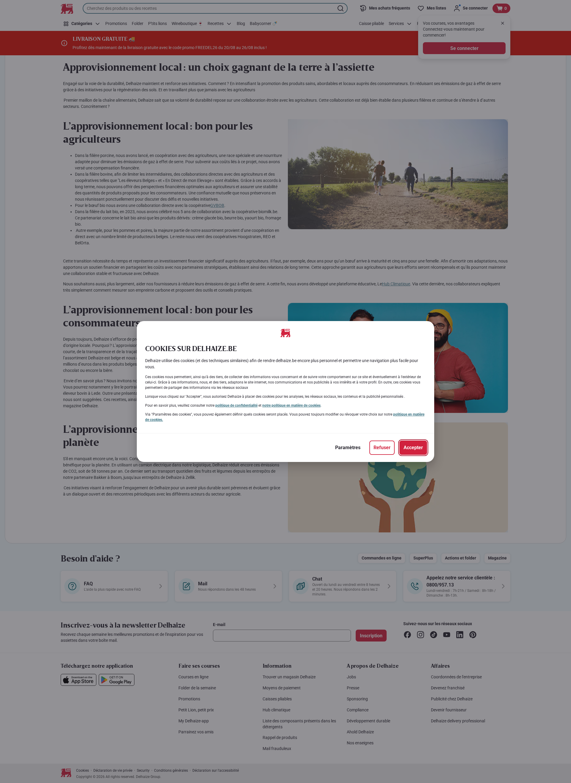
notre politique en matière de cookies (291, 405)
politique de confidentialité (236, 405)
